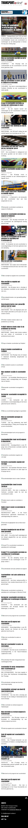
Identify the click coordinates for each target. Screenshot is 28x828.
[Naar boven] (26, 798)
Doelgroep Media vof (15, 809)
